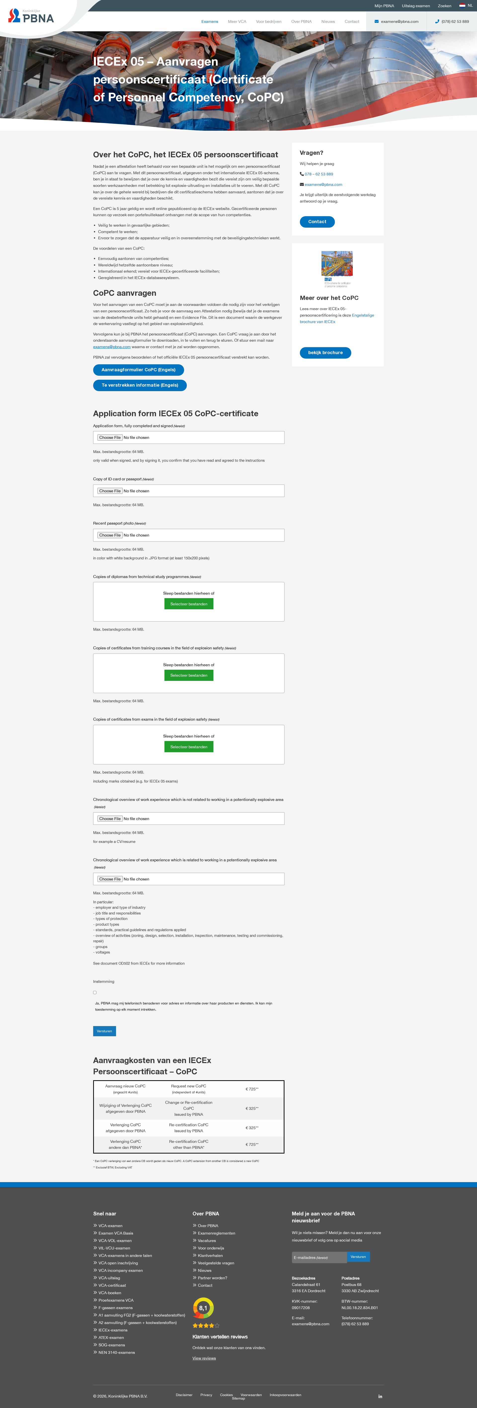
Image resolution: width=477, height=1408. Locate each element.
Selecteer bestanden (188, 604)
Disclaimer (184, 1395)
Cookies (226, 1395)
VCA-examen (110, 1225)
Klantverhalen (210, 1255)
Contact (352, 21)
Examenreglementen (216, 1233)
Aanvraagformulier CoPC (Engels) (139, 370)
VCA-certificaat (112, 1285)
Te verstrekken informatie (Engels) (140, 385)
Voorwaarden (251, 1395)
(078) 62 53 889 (355, 1324)
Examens (209, 21)
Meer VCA (237, 21)
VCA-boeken (110, 1292)
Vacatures (207, 1240)
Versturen (104, 1031)
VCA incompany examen (121, 1270)
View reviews (204, 1358)
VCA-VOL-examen (115, 1240)
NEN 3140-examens (117, 1352)
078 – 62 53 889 (318, 174)
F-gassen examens (116, 1307)
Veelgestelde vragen (216, 1263)
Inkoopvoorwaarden (285, 1395)
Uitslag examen (416, 5)
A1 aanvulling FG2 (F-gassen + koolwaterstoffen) (142, 1315)
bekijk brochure (325, 353)
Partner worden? (212, 1278)
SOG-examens (112, 1345)
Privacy (206, 1395)
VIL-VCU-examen (114, 1248)
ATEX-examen (111, 1337)
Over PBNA (301, 21)
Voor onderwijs (211, 1248)
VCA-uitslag (109, 1278)
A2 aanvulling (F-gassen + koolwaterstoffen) (138, 1322)
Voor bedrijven (268, 21)
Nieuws (328, 21)
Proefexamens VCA (116, 1300)
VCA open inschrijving (118, 1263)
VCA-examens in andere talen (125, 1255)
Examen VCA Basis (116, 1233)
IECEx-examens (113, 1330)
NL (470, 5)
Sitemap (238, 1398)
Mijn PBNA (384, 5)
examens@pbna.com (112, 346)
